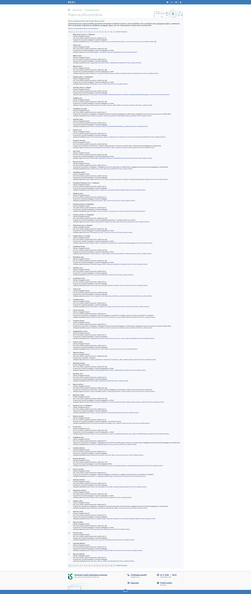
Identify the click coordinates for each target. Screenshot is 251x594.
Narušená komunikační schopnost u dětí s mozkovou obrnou (108, 455)
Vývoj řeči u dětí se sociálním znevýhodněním (103, 561)
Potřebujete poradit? (139, 575)
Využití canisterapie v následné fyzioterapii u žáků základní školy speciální (112, 116)
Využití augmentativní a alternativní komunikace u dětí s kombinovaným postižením (114, 359)
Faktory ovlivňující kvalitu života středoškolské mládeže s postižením (110, 126)
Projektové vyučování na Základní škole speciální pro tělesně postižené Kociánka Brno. (115, 73)
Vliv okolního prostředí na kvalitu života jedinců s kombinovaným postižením (113, 328)
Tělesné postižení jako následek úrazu (101, 529)
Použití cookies (166, 583)
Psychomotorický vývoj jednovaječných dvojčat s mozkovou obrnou (110, 285)
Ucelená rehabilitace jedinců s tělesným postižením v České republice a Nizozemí (114, 391)
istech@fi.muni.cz (135, 577)
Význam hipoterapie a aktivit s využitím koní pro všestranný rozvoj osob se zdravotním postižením (119, 137)
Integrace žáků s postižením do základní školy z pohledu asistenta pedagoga (113, 243)
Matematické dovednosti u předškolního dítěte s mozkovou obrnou (110, 508)
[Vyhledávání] (172, 2)
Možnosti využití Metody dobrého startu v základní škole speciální (109, 370)
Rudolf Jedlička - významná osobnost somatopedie (105, 52)
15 (102, 32)
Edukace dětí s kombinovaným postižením (102, 497)
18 (111, 32)
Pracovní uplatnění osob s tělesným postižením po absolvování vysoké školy (112, 296)
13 (97, 32)
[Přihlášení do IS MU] (180, 2)
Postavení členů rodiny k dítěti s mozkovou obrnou (105, 349)
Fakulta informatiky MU (93, 577)
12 (94, 32)
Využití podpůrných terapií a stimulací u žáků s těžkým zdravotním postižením (112, 105)
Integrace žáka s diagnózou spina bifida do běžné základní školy (109, 190)
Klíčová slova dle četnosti (90, 28)
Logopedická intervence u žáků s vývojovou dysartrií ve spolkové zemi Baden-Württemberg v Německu (120, 179)
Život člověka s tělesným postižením (100, 381)
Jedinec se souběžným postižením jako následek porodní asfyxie (109, 476)
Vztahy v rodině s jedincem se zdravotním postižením (106, 412)
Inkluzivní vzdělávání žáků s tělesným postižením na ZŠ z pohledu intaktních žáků (114, 518)
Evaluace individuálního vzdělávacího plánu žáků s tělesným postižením (111, 222)
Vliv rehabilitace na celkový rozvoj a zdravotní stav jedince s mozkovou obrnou (113, 41)
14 (100, 32)
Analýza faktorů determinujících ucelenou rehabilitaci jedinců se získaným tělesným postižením (118, 465)
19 (113, 32)
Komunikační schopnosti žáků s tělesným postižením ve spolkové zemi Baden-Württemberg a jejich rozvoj (121, 94)
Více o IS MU (77, 577)
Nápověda (135, 583)
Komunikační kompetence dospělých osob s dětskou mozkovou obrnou (111, 423)
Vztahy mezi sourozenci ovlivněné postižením (103, 540)
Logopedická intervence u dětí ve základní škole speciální (107, 63)
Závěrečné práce (77, 10)
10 (89, 32)
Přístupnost (163, 585)
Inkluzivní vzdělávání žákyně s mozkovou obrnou (105, 444)
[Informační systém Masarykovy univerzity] (71, 2)
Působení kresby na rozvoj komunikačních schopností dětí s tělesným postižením (114, 317)
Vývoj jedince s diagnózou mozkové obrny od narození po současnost (111, 306)
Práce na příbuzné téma (92, 10)
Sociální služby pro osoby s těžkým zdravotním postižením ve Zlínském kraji (112, 253)
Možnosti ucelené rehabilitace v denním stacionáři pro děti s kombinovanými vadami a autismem (118, 402)
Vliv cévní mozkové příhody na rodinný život (103, 275)
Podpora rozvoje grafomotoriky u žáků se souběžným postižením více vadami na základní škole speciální (121, 434)
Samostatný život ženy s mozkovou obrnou (102, 232)
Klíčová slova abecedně (75, 28)
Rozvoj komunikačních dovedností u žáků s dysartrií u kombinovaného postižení (113, 147)
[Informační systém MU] (69, 10)
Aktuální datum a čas (165, 577)
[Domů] (167, 2)
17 (108, 32)
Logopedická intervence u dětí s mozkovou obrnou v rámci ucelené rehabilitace (113, 338)
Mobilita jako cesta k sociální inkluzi (100, 84)
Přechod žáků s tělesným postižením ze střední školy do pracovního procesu (112, 158)
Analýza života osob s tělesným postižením (103, 169)
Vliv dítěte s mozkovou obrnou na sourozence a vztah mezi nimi (109, 211)
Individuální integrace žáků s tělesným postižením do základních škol (110, 264)
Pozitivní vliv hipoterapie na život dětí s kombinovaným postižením (110, 487)
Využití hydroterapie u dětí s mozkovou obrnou (104, 200)
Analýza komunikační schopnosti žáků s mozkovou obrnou (107, 550)
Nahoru (125, 591)
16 (105, 32)
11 (91, 32)
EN (176, 2)
